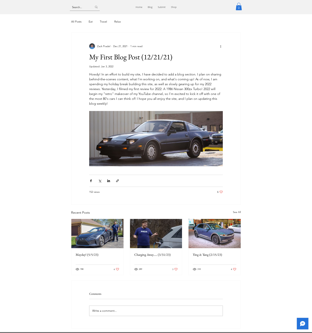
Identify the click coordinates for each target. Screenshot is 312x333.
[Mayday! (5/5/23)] (97, 233)
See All (237, 212)
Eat (91, 21)
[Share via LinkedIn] (108, 180)
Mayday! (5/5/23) (87, 255)
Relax (117, 21)
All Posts (76, 21)
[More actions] (220, 46)
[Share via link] (117, 180)
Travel (103, 21)
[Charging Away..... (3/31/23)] (156, 233)
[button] (239, 6)
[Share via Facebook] (91, 180)
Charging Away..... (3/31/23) (152, 255)
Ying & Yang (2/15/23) (207, 255)
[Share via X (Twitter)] (99, 180)
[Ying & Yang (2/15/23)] (214, 233)
